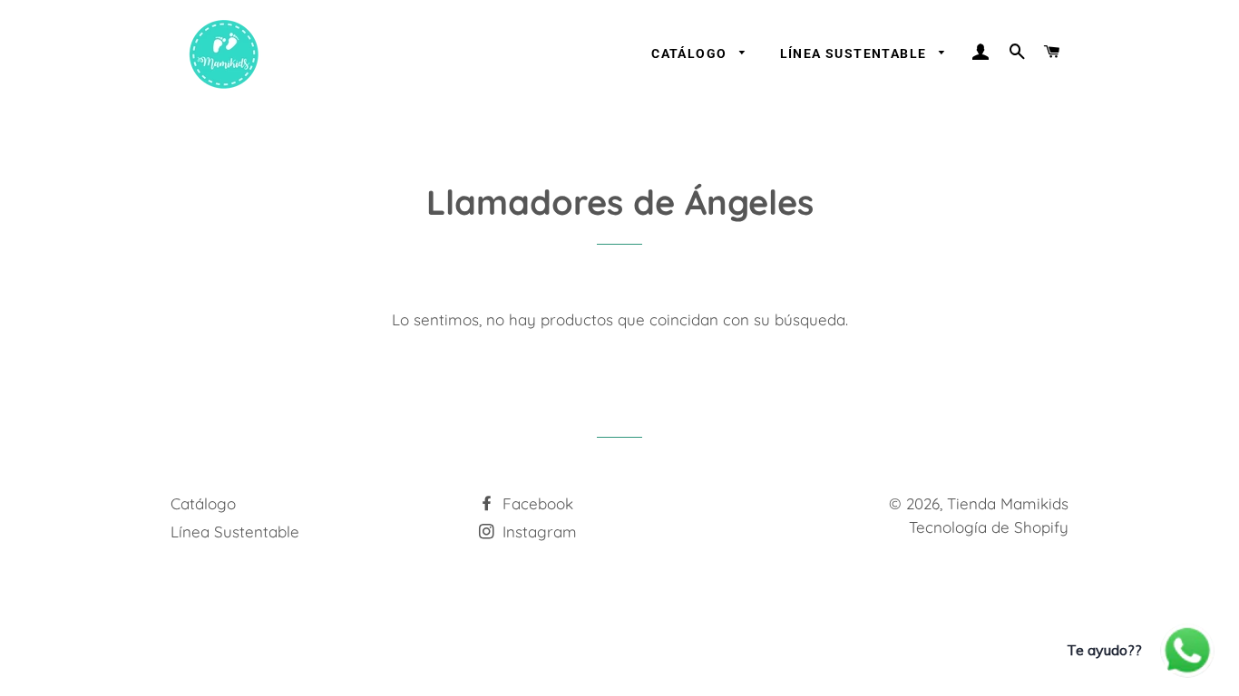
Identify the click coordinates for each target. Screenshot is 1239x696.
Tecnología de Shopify (988, 526)
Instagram (537, 531)
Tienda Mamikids (1007, 503)
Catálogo (691, 53)
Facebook (535, 503)
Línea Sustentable (855, 53)
